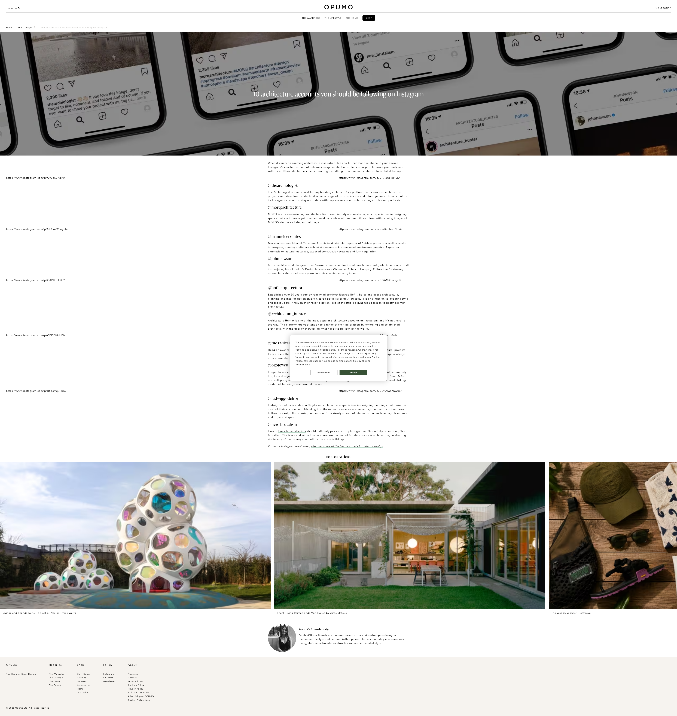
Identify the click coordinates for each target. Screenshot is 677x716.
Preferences (324, 372)
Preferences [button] (303, 364)
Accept (353, 372)
